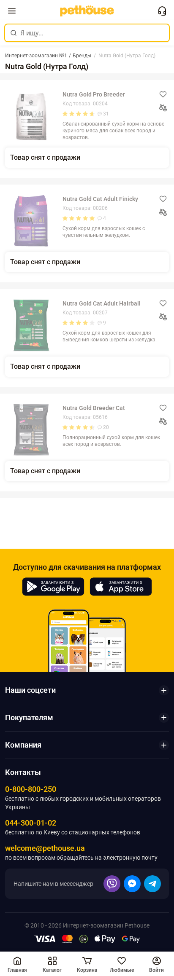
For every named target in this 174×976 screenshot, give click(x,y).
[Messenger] (132, 883)
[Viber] (111, 883)
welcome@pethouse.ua (45, 848)
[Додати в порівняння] (163, 108)
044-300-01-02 (30, 822)
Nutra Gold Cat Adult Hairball (102, 303)
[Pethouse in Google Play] (53, 586)
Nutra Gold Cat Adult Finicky (100, 199)
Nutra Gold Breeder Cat (94, 408)
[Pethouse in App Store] (121, 586)
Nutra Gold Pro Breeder (94, 94)
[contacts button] (162, 11)
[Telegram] (152, 883)
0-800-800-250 (30, 789)
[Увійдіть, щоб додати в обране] (163, 94)
